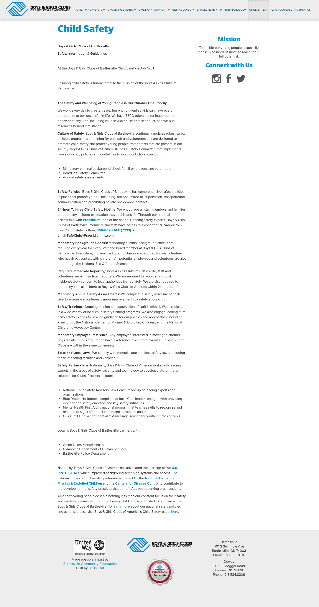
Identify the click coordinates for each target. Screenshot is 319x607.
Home (78, 10)
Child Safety (258, 10)
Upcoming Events (120, 10)
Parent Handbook (233, 10)
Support (161, 10)
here (174, 512)
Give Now (145, 10)
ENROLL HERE (206, 10)
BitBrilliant (96, 568)
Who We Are (94, 10)
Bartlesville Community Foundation (90, 564)
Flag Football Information (290, 10)
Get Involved (182, 10)
